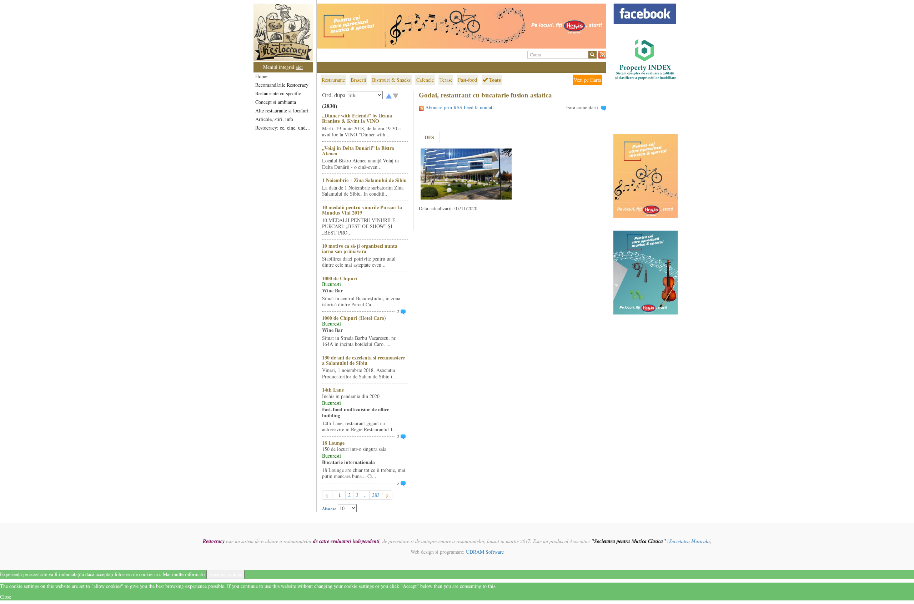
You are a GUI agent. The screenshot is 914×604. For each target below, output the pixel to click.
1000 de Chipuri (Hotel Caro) (354, 318)
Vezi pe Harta (587, 79)
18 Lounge (333, 443)
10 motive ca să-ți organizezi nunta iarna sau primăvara (359, 248)
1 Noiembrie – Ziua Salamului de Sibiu (364, 180)
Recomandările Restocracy (281, 84)
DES (429, 137)
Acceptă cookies (225, 574)
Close (5, 596)
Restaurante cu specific (278, 93)
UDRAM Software (485, 551)
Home (261, 76)
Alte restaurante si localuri (281, 110)
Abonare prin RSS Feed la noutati (459, 107)
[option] (461, 26)
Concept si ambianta (275, 102)
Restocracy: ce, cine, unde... (283, 127)
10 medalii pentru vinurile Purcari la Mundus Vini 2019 (362, 209)
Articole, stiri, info (274, 119)
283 (376, 495)
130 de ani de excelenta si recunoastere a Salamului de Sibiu (363, 360)
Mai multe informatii (184, 574)
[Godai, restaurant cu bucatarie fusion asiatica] (466, 173)
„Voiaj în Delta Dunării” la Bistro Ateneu (358, 150)
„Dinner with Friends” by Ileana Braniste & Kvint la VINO (357, 118)
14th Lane (333, 389)
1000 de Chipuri (339, 278)
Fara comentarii (582, 107)
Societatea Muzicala (689, 541)
